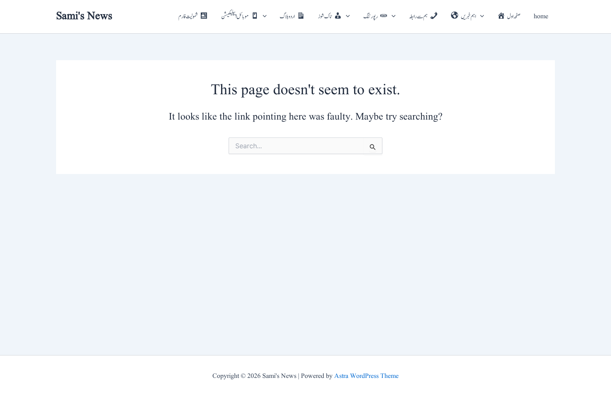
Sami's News (84, 16)
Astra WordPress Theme (366, 376)
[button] (263, 16)
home (541, 16)
